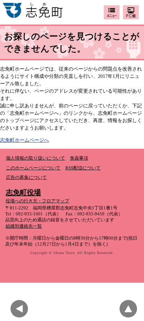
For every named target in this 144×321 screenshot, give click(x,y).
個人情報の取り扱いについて (35, 158)
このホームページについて (33, 168)
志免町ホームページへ (24, 140)
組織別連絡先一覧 (24, 226)
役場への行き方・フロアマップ (37, 201)
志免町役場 (23, 192)
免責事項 (79, 158)
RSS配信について (83, 168)
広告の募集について (26, 177)
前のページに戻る (20, 308)
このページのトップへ (130, 308)
